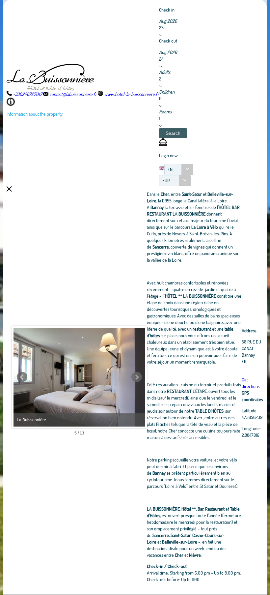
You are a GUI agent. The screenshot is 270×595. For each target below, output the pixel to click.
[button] (173, 133)
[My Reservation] (163, 144)
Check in (167, 10)
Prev (22, 377)
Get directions (250, 382)
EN (170, 169)
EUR (166, 180)
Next (136, 377)
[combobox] (178, 169)
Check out (168, 41)
